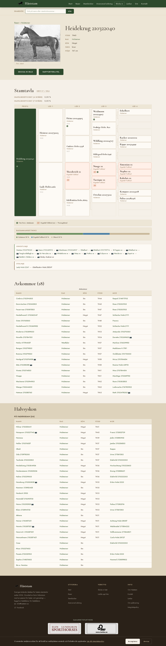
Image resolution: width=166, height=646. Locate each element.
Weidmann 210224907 (66, 250)
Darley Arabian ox (45, 257)
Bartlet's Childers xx (25, 257)
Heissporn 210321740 (25, 432)
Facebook (20, 607)
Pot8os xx (89, 253)
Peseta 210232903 (24, 554)
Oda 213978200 (23, 454)
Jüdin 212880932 (117, 438)
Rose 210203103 (120, 304)
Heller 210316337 (23, 443)
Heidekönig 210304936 (26, 465)
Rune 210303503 (120, 381)
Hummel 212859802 (118, 559)
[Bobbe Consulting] (101, 628)
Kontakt (144, 4)
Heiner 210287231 (23, 521)
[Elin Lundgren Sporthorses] (64, 628)
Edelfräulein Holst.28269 (42, 267)
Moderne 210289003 (25, 331)
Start (70, 4)
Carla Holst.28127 (117, 537)
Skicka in (119, 4)
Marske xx (116, 253)
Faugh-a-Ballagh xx (24, 253)
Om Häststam (132, 590)
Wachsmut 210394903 (25, 381)
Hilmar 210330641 (23, 426)
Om (136, 4)
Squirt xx (129, 253)
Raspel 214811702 (120, 298)
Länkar (129, 4)
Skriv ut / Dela (43, 91)
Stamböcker (88, 4)
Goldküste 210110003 (122, 354)
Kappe (112, 449)
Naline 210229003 (24, 476)
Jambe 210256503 (117, 443)
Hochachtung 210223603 (120, 465)
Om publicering (133, 603)
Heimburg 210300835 (25, 482)
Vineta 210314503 (23, 370)
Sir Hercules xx (44, 253)
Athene (19, 515)
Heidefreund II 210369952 (27, 326)
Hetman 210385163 (24, 392)
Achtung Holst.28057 (118, 521)
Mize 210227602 (23, 548)
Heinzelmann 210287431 (26, 537)
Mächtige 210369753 (121, 376)
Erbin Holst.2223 (117, 482)
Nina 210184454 (120, 370)
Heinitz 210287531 (23, 526)
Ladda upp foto (103, 594)
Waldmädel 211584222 (119, 526)
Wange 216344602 (24, 387)
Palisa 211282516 (117, 504)
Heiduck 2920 (22, 493)
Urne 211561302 (117, 454)
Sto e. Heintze (21, 565)
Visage (19, 376)
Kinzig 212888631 (117, 471)
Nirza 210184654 (120, 359)
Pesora (115, 320)
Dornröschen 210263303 (26, 304)
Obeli (18, 449)
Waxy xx (75, 253)
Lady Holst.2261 (22, 267)
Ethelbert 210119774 (100, 250)
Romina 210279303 (24, 354)
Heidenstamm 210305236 (26, 471)
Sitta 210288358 (22, 365)
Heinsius (19, 438)
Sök (70, 11)
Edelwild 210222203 (118, 460)
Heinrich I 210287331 (25, 532)
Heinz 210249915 (44, 250)
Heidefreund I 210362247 (27, 315)
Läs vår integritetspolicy (95, 641)
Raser (78, 4)
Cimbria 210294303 (24, 298)
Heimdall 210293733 (24, 498)
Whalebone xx (61, 253)
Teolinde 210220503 (25, 460)
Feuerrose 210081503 (25, 309)
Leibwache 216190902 (122, 387)
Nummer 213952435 (24, 487)
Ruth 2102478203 (120, 392)
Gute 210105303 (23, 320)
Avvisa (146, 641)
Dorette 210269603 (121, 337)
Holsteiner (25, 22)
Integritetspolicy (133, 607)
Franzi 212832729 (117, 432)
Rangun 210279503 (24, 348)
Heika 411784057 (23, 342)
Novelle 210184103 (24, 337)
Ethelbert (84, 250)
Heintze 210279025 (24, 250)
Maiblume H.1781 (120, 348)
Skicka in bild (25, 72)
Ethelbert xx (131, 250)
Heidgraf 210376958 (24, 359)
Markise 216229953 (121, 342)
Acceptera (132, 641)
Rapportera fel (51, 72)
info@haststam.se (23, 604)
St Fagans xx (117, 250)
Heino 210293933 (23, 504)
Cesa (18, 543)
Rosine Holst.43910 (121, 365)
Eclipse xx (102, 253)
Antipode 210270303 (121, 331)
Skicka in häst (102, 590)
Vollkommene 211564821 (120, 532)
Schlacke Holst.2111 (121, 315)
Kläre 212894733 (23, 509)
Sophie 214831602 (24, 559)
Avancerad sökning (104, 4)
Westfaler (65, 342)
